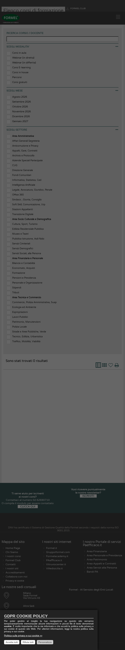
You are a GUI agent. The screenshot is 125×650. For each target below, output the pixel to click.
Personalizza (45, 642)
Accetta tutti (12, 642)
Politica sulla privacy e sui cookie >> (23, 635)
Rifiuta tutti (28, 642)
